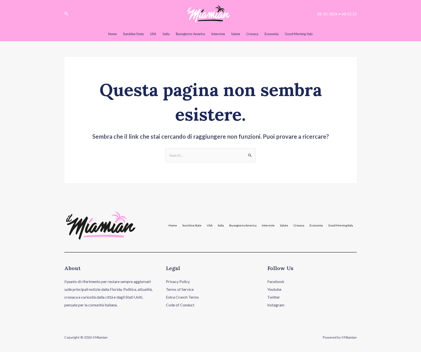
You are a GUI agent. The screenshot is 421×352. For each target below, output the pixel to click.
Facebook (275, 281)
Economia (316, 225)
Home (173, 225)
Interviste (268, 225)
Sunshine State (191, 225)
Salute (284, 225)
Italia (221, 225)
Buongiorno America (243, 225)
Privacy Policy (178, 281)
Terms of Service (180, 289)
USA (209, 225)
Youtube (274, 289)
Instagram (275, 305)
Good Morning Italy (340, 225)
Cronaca (298, 225)
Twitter (273, 297)
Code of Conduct (180, 305)
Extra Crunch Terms (182, 297)
